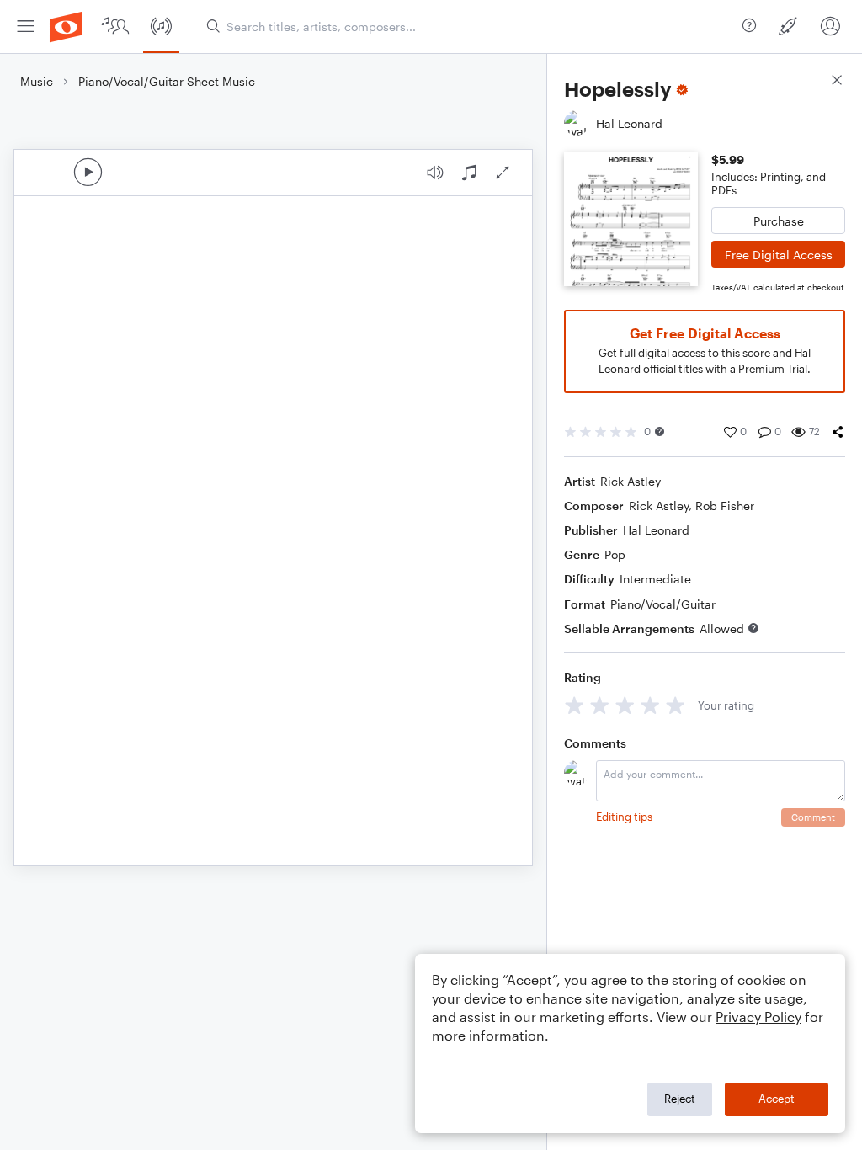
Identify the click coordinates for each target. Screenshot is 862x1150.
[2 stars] (599, 705)
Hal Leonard (656, 530)
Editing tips (624, 816)
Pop (614, 554)
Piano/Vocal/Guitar (663, 604)
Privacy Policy (758, 1017)
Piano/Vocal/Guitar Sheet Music (166, 81)
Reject (679, 1098)
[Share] (837, 431)
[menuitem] (25, 26)
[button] (659, 431)
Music (36, 81)
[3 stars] (625, 705)
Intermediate (655, 579)
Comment (813, 817)
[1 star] (574, 705)
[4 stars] (650, 705)
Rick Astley (630, 481)
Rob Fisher (724, 505)
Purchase (778, 221)
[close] (836, 82)
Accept (776, 1098)
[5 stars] (675, 705)
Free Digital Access (779, 255)
